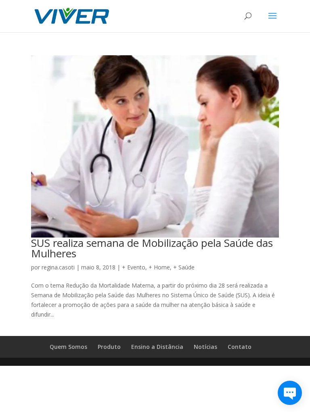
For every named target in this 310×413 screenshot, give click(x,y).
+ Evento (133, 267)
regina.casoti (58, 267)
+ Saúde (184, 267)
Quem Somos (68, 346)
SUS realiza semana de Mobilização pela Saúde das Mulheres (152, 248)
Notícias (205, 346)
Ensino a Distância (157, 346)
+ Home (159, 267)
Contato (239, 346)
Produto (109, 346)
